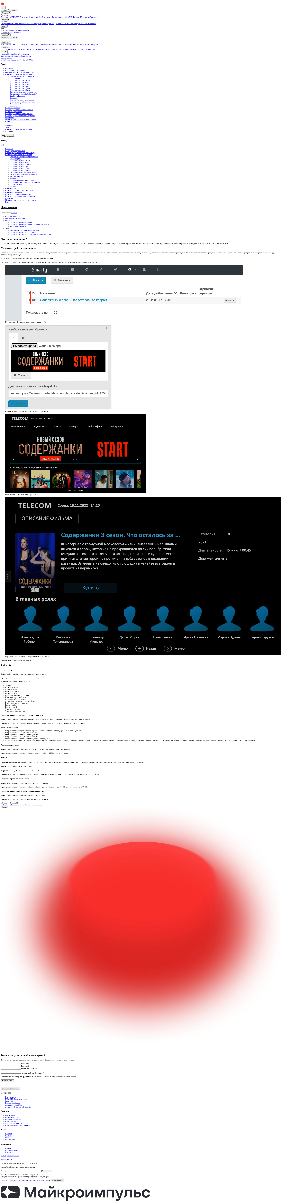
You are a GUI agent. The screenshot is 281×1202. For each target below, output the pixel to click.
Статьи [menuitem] (16, 30)
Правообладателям (47, 49)
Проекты (10, 54)
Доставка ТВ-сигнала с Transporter (85, 44)
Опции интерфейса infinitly (20, 88)
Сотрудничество (27, 56)
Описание (9, 68)
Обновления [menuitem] (24, 30)
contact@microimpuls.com (10, 60)
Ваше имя (25, 1064)
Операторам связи (17, 49)
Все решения (6, 49)
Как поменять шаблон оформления (23, 92)
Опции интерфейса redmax (20, 90)
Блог (3, 26)
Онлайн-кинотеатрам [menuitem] (32, 24)
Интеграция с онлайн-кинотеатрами (18, 114)
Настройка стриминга (13, 112)
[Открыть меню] (14, 40)
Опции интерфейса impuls (19, 86)
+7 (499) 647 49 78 (26, 60)
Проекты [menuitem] (10, 30)
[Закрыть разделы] (14, 136)
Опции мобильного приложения (22, 100)
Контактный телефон (29, 1068)
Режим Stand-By (16, 104)
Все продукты (6, 44)
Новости (4, 54)
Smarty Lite (38, 44)
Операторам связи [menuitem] (17, 24)
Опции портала (15, 78)
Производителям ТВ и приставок (83, 49)
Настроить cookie (7, 1080)
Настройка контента (12, 108)
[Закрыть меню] (2, 2)
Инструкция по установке (15, 70)
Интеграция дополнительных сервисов (20, 116)
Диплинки (14, 98)
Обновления (24, 54)
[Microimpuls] (12, 5)
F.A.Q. (7, 122)
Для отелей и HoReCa (62, 49)
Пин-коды (13, 106)
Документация (6, 32)
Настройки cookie (57, 1181)
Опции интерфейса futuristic (20, 84)
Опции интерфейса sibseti (19, 82)
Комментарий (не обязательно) (32, 1073)
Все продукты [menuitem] (6, 17)
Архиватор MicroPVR (64, 44)
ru (2, 7)
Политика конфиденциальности (13, 1181)
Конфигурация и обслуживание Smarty (19, 72)
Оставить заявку (7, 58)
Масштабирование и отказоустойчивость (20, 120)
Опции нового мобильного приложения (25, 102)
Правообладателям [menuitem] (47, 24)
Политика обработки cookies (38, 1181)
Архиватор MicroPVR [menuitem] (64, 17)
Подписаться (46, 1171)
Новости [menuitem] (4, 30)
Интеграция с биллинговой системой (19, 110)
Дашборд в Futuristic (17, 96)
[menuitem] (5, 10)
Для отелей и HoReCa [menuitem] (62, 24)
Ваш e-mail (25, 1066)
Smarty (7, 127)
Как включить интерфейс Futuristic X (23, 94)
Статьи (16, 54)
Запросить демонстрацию (10, 1088)
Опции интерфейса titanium (20, 80)
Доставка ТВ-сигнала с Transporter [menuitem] (85, 17)
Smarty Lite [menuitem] (38, 17)
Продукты (5, 13)
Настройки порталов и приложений (18, 74)
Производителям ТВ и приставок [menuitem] (83, 24)
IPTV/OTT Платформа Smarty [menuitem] (22, 17)
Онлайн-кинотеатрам (32, 49)
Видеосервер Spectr (49, 44)
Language (5, 35)
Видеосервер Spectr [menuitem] (49, 17)
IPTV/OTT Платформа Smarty (22, 44)
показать (14, 213)
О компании (16, 32)
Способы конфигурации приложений (24, 76)
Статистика (9, 118)
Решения (5, 19)
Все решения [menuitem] (6, 24)
